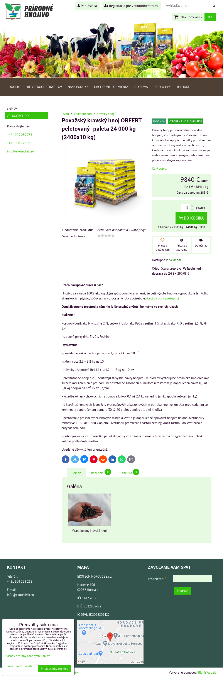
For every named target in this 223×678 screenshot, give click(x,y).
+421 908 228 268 (19, 143)
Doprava (141, 87)
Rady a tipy (162, 87)
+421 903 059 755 (19, 134)
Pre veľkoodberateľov (43, 87)
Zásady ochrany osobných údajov (28, 656)
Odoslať (182, 590)
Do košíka (193, 218)
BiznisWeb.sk (207, 672)
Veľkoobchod (18, 115)
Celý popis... (160, 168)
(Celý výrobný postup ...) (162, 298)
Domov (14, 87)
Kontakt (182, 87)
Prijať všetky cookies (54, 668)
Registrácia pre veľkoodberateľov (133, 5)
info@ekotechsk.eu (20, 151)
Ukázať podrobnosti (19, 666)
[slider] (106, 235)
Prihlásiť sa (88, 5)
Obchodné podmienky (111, 87)
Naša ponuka (78, 87)
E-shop (12, 108)
